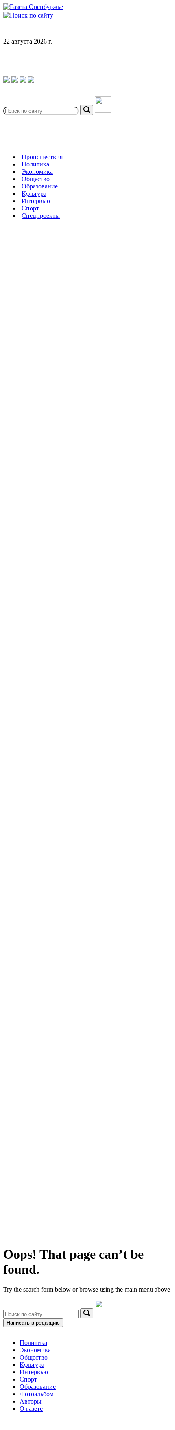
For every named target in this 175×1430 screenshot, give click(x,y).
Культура (32, 1364)
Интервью (34, 1372)
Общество (34, 1357)
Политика (33, 1342)
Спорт (28, 1379)
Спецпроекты (41, 215)
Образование (38, 1386)
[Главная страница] (33, 6)
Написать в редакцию (33, 1323)
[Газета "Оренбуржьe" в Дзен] (31, 80)
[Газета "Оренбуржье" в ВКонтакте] (15, 80)
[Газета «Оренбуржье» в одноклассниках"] (24, 80)
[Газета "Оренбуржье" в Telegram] (7, 80)
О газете (31, 1408)
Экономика (35, 1350)
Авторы (31, 1401)
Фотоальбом (37, 1394)
